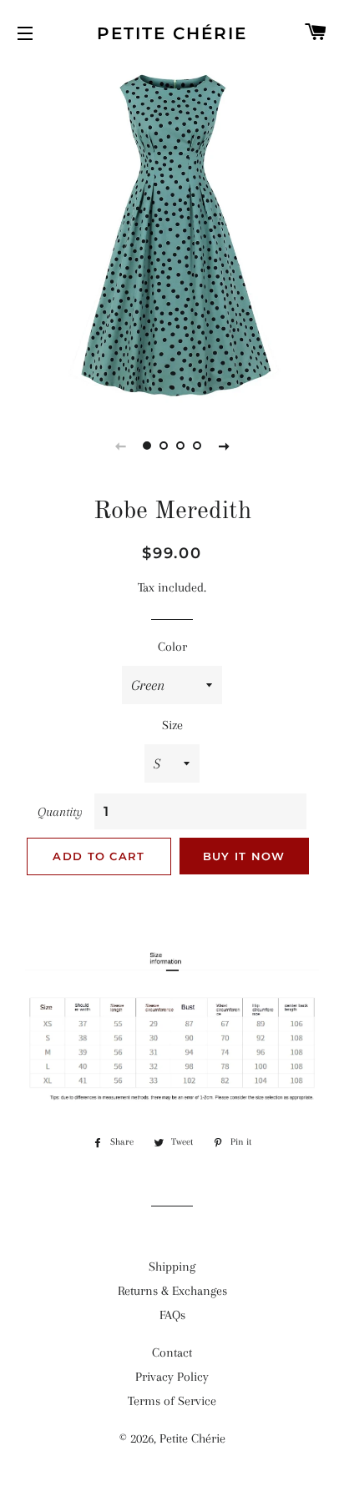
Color (172, 646)
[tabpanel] (172, 234)
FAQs (172, 1314)
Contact (172, 1352)
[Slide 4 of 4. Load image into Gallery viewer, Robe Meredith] (197, 445)
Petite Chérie (172, 33)
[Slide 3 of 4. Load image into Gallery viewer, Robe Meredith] (180, 445)
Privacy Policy (172, 1376)
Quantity (60, 811)
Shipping (172, 1266)
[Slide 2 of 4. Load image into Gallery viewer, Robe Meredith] (163, 445)
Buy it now (244, 856)
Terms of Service (172, 1400)
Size (172, 725)
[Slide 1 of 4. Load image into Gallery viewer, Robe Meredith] (147, 445)
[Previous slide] (120, 445)
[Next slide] (223, 445)
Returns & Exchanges (172, 1290)
